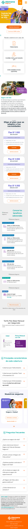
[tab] (14, 426)
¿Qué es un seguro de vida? (11, 439)
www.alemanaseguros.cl (7, 507)
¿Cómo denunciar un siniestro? (9, 489)
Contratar (14, 147)
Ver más (9, 297)
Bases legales (14, 527)
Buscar (3, 6)
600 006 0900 (14, 524)
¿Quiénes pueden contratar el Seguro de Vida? (12, 463)
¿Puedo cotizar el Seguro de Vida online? (12, 456)
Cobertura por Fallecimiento (12, 368)
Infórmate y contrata (12, 417)
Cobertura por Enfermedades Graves (12, 383)
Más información (14, 305)
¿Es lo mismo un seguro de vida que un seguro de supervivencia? (11, 472)
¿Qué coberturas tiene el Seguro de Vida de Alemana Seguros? (11, 447)
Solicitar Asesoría (14, 27)
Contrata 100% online (14, 31)
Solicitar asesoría (14, 151)
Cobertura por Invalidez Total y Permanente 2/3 (12, 374)
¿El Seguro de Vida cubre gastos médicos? (11, 481)
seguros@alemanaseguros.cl (14, 521)
